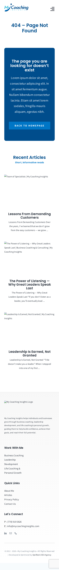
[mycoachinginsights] (16, 4)
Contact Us (10, 503)
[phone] (16, 533)
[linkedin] (5, 533)
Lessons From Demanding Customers (29, 216)
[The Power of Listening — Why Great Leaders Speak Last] (29, 258)
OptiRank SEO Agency (42, 555)
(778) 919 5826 (14, 521)
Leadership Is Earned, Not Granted (30, 354)
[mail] (10, 533)
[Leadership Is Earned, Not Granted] (29, 329)
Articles (8, 495)
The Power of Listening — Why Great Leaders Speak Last (29, 284)
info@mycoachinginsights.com (23, 526)
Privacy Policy (11, 499)
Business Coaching (14, 455)
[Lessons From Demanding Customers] (29, 191)
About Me (9, 490)
